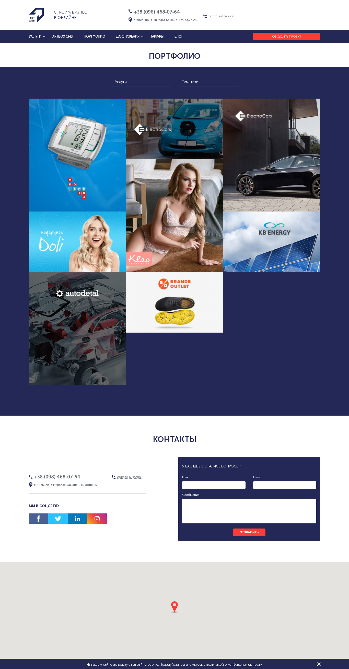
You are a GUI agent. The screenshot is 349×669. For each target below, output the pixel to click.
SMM (100, 194)
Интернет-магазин (58, 368)
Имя (185, 477)
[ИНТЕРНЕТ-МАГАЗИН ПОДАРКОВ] (77, 242)
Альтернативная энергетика (156, 153)
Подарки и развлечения (96, 276)
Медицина (60, 194)
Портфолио (94, 36)
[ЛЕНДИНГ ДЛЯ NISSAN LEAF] (174, 129)
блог (179, 36)
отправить (249, 532)
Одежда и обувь (163, 337)
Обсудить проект (286, 36)
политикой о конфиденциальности (234, 664)
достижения (127, 36)
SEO (82, 194)
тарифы (157, 36)
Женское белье (163, 264)
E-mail (257, 477)
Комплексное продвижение (77, 204)
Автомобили (77, 377)
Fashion (192, 264)
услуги (35, 36)
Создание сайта (52, 276)
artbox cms (62, 36)
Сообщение (190, 495)
